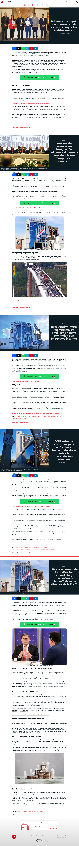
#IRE (38, 811)
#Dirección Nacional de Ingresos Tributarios (26, 416)
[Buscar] (77, 2)
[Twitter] (60, 837)
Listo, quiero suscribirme (52, 828)
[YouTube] (66, 837)
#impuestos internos (51, 416)
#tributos (20, 418)
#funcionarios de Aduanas (53, 122)
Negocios (64, 140)
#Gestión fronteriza (42, 304)
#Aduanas (28, 122)
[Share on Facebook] (14, 48)
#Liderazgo (34, 304)
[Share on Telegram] (27, 48)
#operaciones (42, 549)
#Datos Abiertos (34, 122)
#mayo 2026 (26, 418)
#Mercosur (23, 304)
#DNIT (18, 304)
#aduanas (59, 416)
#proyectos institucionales (18, 123)
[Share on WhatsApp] (23, 48)
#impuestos (14, 418)
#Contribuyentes (32, 811)
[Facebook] (58, 837)
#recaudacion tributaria (37, 547)
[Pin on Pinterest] (31, 48)
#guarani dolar (28, 547)
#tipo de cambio (20, 547)
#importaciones (34, 549)
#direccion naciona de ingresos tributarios (21, 549)
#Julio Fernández (21, 122)
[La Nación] (6, 2)
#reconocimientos (43, 122)
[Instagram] (63, 837)
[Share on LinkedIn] (36, 48)
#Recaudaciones (24, 811)
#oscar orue (43, 416)
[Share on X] (18, 48)
